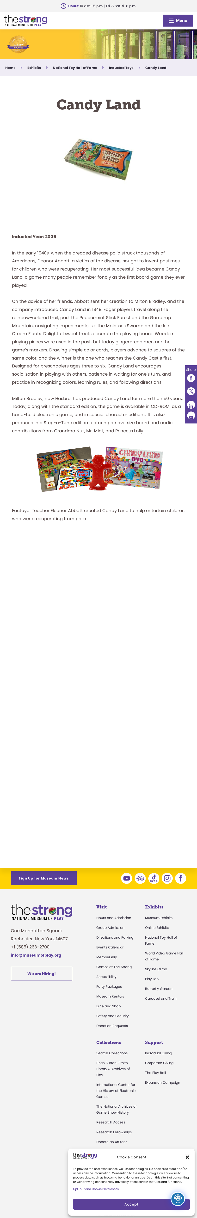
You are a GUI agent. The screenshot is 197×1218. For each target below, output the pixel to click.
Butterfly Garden (158, 988)
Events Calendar (109, 947)
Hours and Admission (113, 917)
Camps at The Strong (114, 966)
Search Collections (112, 1053)
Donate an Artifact (111, 1141)
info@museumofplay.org (36, 955)
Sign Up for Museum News (43, 878)
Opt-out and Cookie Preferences (96, 1189)
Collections (108, 1042)
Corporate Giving (159, 1062)
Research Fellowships (114, 1132)
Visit (101, 907)
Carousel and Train (161, 998)
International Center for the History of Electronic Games (116, 1090)
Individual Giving (158, 1053)
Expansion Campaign (162, 1082)
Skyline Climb (156, 969)
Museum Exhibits (158, 917)
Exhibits (154, 907)
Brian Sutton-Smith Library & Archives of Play (113, 1068)
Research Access (110, 1122)
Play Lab (152, 978)
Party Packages (109, 986)
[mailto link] (191, 415)
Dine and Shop (108, 1006)
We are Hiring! (41, 973)
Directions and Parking (114, 937)
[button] (187, 1157)
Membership (106, 957)
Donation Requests (112, 1025)
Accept (131, 1204)
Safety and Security (112, 1016)
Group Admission (110, 927)
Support (154, 1042)
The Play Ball (155, 1072)
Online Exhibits (157, 927)
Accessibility (106, 976)
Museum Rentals (110, 996)
